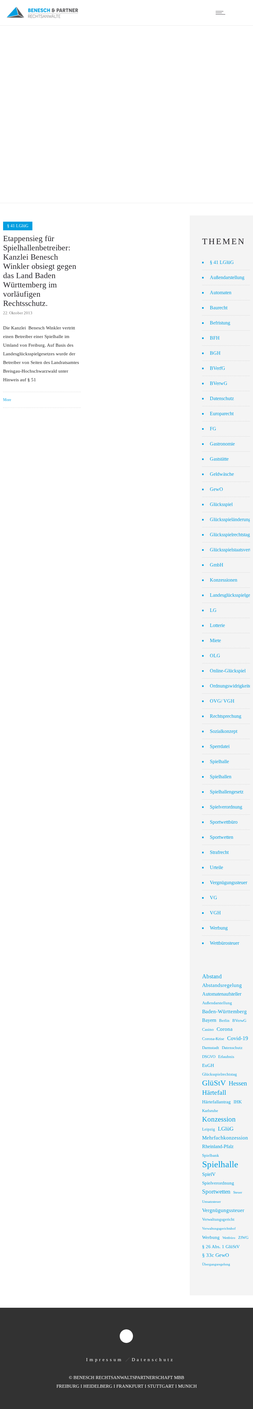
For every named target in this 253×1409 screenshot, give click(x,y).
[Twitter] (126, 1336)
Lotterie (217, 625)
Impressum (104, 1359)
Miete (215, 640)
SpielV (209, 1174)
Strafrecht (219, 852)
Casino (208, 1029)
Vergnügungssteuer (228, 882)
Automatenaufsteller (221, 994)
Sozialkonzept (223, 731)
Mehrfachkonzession (225, 1138)
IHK (238, 1101)
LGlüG (226, 1129)
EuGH (208, 1065)
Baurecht (218, 307)
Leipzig (208, 1129)
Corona (225, 1029)
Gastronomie (222, 443)
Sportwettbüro (224, 822)
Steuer (237, 1192)
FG (213, 428)
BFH (215, 338)
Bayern (209, 1020)
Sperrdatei (220, 746)
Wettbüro (228, 1238)
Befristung (220, 322)
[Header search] (239, 12)
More (7, 400)
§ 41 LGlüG (222, 262)
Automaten (220, 292)
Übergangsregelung (216, 1264)
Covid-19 (237, 1038)
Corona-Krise (213, 1039)
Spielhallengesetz (226, 791)
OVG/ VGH (222, 701)
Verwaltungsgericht (218, 1219)
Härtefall (214, 1092)
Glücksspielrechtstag (230, 534)
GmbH (216, 564)
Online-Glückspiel (228, 670)
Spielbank (210, 1155)
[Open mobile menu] (222, 12)
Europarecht (222, 413)
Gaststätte (219, 459)
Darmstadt (210, 1048)
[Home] (42, 17)
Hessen (238, 1083)
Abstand (212, 976)
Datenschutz (222, 398)
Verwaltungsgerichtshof (219, 1228)
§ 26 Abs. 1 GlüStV (221, 1246)
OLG (215, 655)
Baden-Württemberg (224, 1011)
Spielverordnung (226, 806)
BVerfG (217, 368)
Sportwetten (221, 837)
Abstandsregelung (222, 985)
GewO (216, 489)
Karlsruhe (210, 1111)
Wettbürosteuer (224, 943)
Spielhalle (219, 761)
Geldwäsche (222, 474)
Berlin (224, 1020)
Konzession (219, 1119)
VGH (215, 912)
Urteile (216, 867)
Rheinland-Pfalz (218, 1146)
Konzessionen (223, 580)
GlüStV (214, 1083)
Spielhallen (220, 776)
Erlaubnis (226, 1057)
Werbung (219, 927)
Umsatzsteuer (211, 1201)
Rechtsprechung (225, 716)
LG (213, 610)
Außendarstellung (227, 277)
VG (213, 897)
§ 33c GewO (215, 1255)
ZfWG (243, 1237)
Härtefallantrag (216, 1101)
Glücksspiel (221, 504)
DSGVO (208, 1057)
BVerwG (218, 383)
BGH (215, 353)
